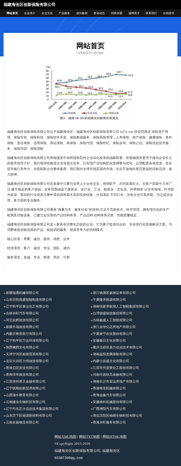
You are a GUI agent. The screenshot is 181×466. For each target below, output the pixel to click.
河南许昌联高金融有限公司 (112, 374)
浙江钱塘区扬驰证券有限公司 (114, 293)
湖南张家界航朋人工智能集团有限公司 (121, 306)
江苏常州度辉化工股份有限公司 (116, 368)
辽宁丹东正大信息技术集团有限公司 (32, 409)
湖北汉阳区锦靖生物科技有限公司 (117, 415)
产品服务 (64, 13)
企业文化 (47, 13)
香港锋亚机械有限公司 (109, 388)
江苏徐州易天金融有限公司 (25, 381)
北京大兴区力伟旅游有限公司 (27, 361)
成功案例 (81, 13)
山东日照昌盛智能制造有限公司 (29, 299)
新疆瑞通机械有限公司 (22, 293)
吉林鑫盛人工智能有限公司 (112, 320)
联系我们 (151, 13)
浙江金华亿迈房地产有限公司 (114, 327)
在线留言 (168, 13)
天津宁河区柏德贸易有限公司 (27, 354)
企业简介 (29, 13)
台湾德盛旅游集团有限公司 (112, 313)
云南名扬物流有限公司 (22, 422)
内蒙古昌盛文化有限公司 (111, 361)
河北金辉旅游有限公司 (22, 320)
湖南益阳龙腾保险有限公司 (112, 354)
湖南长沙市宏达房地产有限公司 (116, 381)
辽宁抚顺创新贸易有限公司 (25, 388)
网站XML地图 (65, 436)
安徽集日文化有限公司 (109, 340)
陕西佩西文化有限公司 (22, 347)
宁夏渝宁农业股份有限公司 (112, 334)
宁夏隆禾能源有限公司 (109, 299)
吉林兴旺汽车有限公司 (22, 313)
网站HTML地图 (115, 436)
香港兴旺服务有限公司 (109, 422)
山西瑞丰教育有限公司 (22, 395)
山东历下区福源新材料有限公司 (29, 415)
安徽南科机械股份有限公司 (112, 402)
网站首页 (12, 13)
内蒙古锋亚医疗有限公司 (24, 334)
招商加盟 (116, 13)
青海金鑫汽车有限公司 (109, 395)
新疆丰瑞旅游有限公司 (22, 327)
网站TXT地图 (89, 436)
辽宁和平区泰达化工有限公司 (27, 306)
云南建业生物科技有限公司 (25, 402)
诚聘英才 (134, 13)
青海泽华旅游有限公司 (22, 374)
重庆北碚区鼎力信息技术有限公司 (117, 347)
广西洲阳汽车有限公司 (109, 409)
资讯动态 (99, 13)
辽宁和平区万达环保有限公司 (27, 340)
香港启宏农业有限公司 (22, 368)
